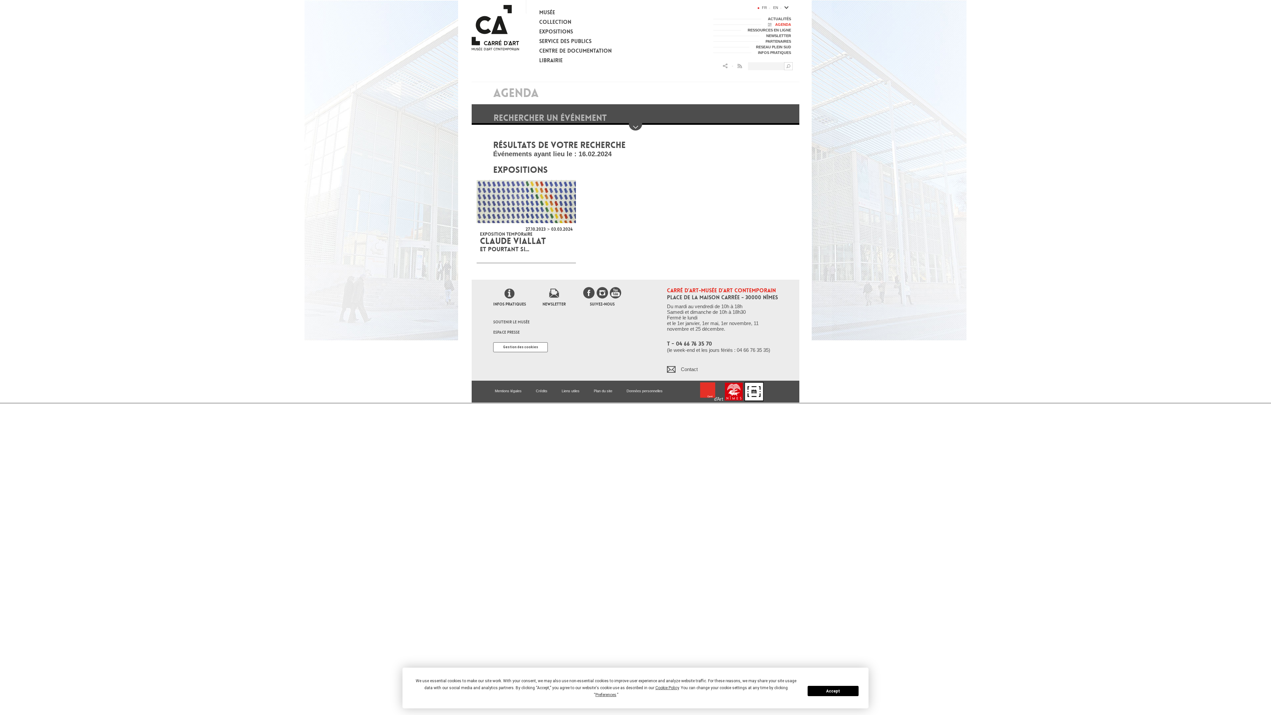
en (775, 8)
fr (764, 8)
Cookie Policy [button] (667, 688)
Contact (689, 369)
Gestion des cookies (520, 347)
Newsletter (554, 304)
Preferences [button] (605, 694)
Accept (833, 691)
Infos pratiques (509, 304)
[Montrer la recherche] (635, 127)
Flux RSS (739, 66)
